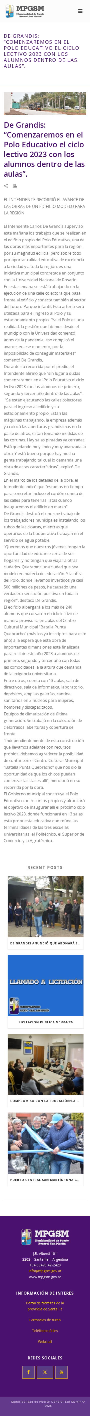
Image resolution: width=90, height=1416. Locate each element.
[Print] (17, 185)
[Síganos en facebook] (28, 1372)
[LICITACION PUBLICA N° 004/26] (46, 985)
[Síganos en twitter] (45, 1372)
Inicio (10, 76)
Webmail (45, 1341)
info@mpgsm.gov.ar (45, 1270)
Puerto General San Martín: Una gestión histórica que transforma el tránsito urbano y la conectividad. (47, 1180)
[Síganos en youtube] (61, 1372)
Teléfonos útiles (45, 1330)
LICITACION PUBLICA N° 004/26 (46, 1022)
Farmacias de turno (45, 1319)
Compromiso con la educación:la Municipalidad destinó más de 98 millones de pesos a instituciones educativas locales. (47, 1101)
